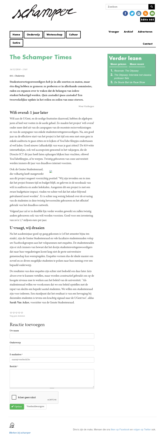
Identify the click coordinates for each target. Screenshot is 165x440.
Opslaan (18, 407)
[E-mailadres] (152, 13)
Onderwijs (33, 34)
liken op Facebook (120, 429)
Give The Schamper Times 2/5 (13, 313)
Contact (147, 43)
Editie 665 (147, 19)
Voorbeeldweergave (35, 407)
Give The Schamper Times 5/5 (22, 313)
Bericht (14, 367)
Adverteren (145, 31)
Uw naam (14, 331)
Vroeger (114, 31)
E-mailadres (16, 355)
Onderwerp (15, 343)
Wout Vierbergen (86, 106)
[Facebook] (125, 13)
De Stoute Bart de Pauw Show (129, 82)
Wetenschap (54, 34)
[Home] (44, 13)
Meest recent (137, 64)
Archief (128, 31)
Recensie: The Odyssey (126, 70)
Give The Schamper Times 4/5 (19, 313)
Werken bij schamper (20, 432)
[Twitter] (132, 13)
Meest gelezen (119, 64)
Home (16, 34)
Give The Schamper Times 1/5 (11, 313)
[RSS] (145, 13)
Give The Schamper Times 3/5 (16, 313)
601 (11, 76)
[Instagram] (138, 13)
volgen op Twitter (142, 429)
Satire (16, 42)
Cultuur (73, 34)
